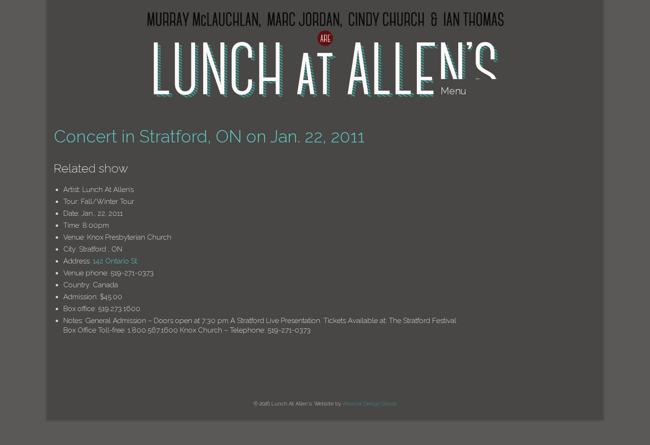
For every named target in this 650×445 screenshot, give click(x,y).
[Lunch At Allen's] (325, 55)
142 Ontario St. (115, 261)
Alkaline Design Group (370, 404)
